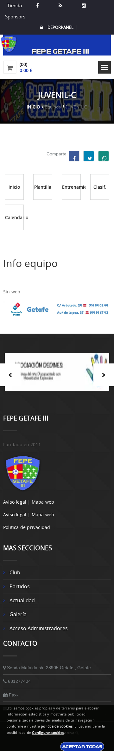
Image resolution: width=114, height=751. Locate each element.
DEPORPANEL (60, 27)
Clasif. (99, 187)
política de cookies (57, 726)
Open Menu (104, 67)
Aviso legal (14, 502)
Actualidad (22, 600)
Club (15, 572)
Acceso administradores (39, 628)
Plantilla (42, 187)
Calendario (14, 217)
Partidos (20, 586)
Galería (18, 614)
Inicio (33, 107)
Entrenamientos (71, 187)
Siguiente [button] (103, 374)
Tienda (14, 5)
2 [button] (62, 394)
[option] (57, 375)
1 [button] (52, 394)
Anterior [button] (10, 374)
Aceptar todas (82, 746)
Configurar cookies (48, 732)
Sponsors (14, 16)
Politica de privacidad (26, 527)
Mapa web (43, 502)
